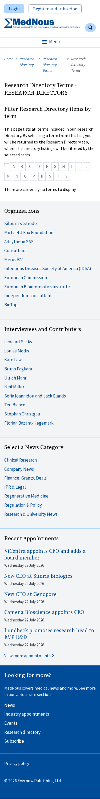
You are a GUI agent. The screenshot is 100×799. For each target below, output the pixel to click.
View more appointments (27, 655)
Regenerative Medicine (26, 496)
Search (90, 27)
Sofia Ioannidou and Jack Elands (35, 396)
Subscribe (14, 741)
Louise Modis (16, 351)
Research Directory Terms (50, 64)
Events (10, 723)
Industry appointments (26, 714)
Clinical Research (20, 460)
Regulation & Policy (23, 505)
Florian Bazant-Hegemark (29, 423)
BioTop (11, 305)
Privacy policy (16, 763)
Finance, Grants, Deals (25, 478)
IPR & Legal (15, 487)
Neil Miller (14, 387)
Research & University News (31, 514)
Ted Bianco (14, 405)
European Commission (25, 278)
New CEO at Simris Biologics (38, 576)
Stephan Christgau (22, 414)
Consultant (15, 250)
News (9, 705)
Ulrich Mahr (15, 378)
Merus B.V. (13, 260)
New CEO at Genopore (30, 594)
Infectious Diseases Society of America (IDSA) (47, 268)
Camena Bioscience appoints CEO (44, 612)
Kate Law (13, 360)
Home (8, 58)
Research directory (22, 732)
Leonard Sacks (18, 342)
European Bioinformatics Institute (37, 287)
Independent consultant (28, 296)
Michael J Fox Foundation (28, 232)
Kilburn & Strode (20, 223)
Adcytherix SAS (19, 242)
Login (14, 9)
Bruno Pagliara (18, 369)
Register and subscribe (55, 9)
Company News (19, 469)
